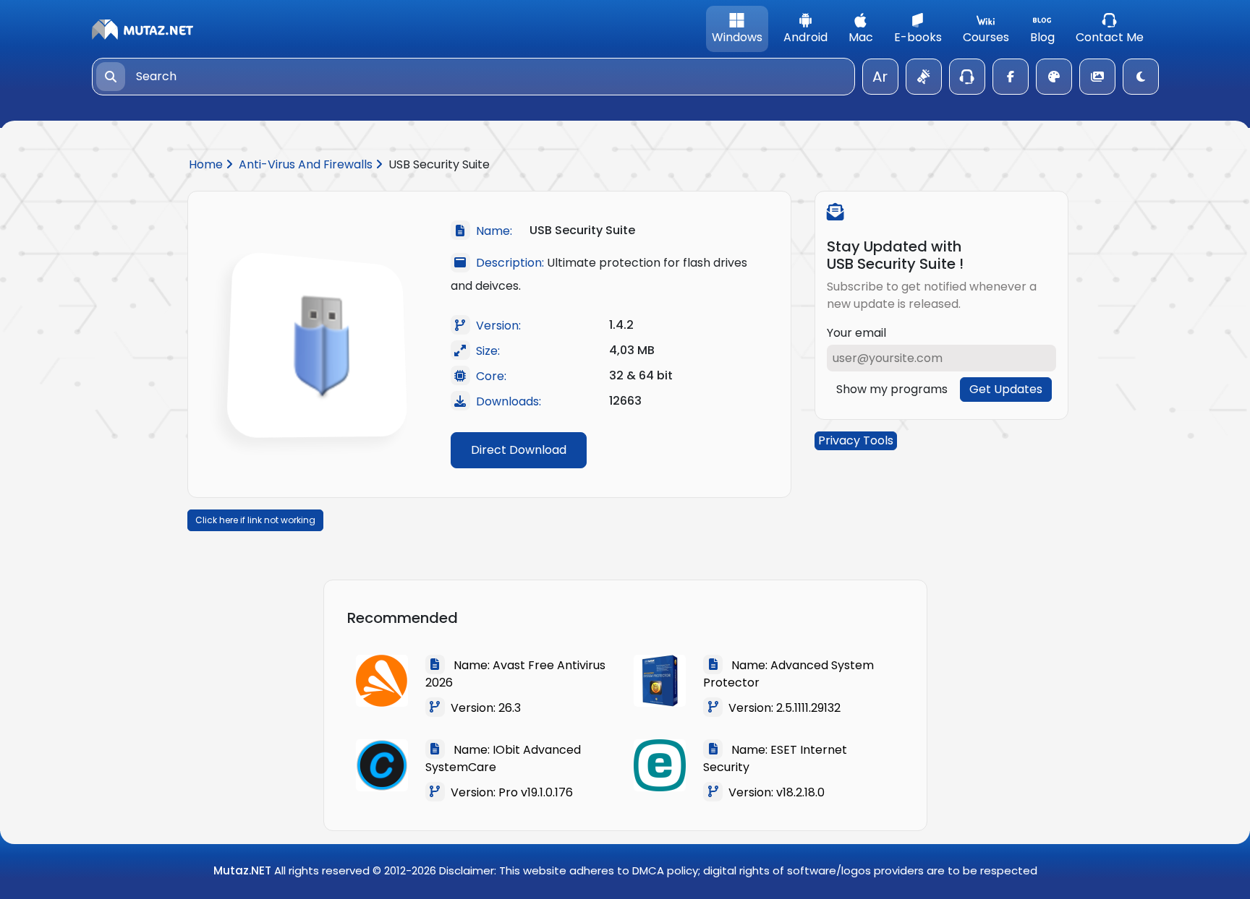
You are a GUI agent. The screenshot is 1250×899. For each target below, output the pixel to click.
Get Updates (1005, 389)
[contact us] (967, 77)
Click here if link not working (255, 520)
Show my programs (892, 389)
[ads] (924, 77)
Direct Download (518, 450)
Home (207, 164)
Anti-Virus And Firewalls (307, 164)
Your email (856, 332)
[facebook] (1010, 77)
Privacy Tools (855, 440)
